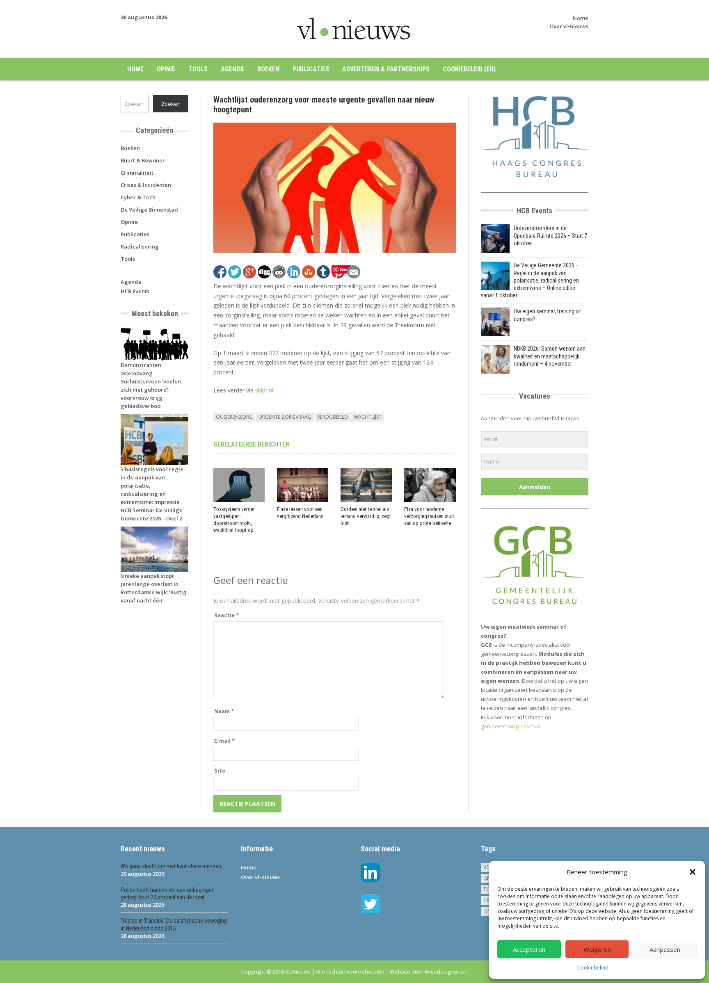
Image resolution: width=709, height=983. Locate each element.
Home (580, 18)
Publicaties (311, 69)
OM (487, 911)
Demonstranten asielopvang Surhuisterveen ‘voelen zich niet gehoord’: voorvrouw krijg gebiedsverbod (151, 385)
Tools (198, 69)
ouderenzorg (234, 416)
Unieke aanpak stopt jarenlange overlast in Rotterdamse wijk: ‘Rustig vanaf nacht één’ (154, 588)
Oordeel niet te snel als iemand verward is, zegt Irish (366, 516)
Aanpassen (665, 949)
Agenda (232, 69)
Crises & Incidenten (146, 185)
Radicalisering (140, 246)
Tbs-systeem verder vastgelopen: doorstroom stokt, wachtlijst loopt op (234, 519)
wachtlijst (368, 416)
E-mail (224, 740)
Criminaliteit (137, 172)
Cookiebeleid (592, 967)
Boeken (268, 69)
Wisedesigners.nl (446, 971)
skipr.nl (264, 390)
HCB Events (135, 291)
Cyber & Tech (138, 197)
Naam (224, 711)
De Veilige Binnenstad (149, 209)
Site (219, 770)
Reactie (226, 615)
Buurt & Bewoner (143, 160)
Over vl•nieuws (568, 26)
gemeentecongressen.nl (511, 726)
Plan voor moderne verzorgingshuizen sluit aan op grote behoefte (429, 516)
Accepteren (529, 949)
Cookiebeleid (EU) (469, 69)
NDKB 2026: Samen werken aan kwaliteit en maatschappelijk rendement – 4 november (549, 356)
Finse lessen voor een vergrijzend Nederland (300, 512)
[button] (692, 872)
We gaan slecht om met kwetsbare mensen (171, 866)
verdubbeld (332, 416)
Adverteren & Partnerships (386, 69)
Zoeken (171, 103)
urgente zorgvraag (284, 416)
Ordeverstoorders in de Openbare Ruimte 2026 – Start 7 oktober (550, 235)
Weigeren (597, 949)
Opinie (166, 69)
